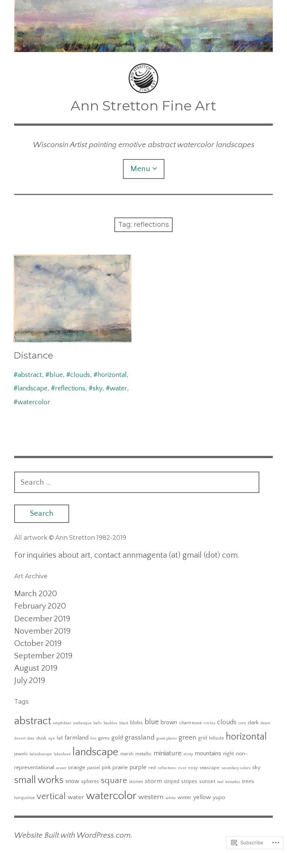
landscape (32, 388)
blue (56, 375)
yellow (202, 797)
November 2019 (42, 631)
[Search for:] (136, 482)
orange (76, 767)
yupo (219, 797)
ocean (61, 768)
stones (136, 781)
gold (117, 737)
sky (97, 388)
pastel (93, 767)
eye (51, 738)
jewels (21, 753)
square (114, 780)
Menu (140, 168)
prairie (120, 767)
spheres (90, 782)
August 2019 (36, 668)
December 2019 (42, 619)
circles (209, 723)
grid (202, 738)
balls (97, 723)
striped (171, 782)
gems (103, 738)
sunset (207, 782)
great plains (167, 738)
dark (253, 723)
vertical (51, 796)
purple (138, 767)
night (228, 754)
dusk (41, 738)
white (171, 798)
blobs (136, 723)
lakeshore (62, 754)
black (123, 723)
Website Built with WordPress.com (72, 835)
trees (248, 782)
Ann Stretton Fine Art (143, 105)
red (152, 767)
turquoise (24, 797)
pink (106, 768)
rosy (193, 767)
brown (169, 722)
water (118, 388)
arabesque (82, 723)
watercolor (34, 402)
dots (30, 738)
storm (153, 781)
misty (188, 754)
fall (60, 738)
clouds (80, 375)
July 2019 (29, 680)
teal (220, 782)
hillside (216, 738)
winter (184, 798)
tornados (232, 782)
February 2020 (40, 606)
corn (242, 723)
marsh (126, 753)
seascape (209, 767)
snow (72, 781)
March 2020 (35, 593)
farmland (77, 737)
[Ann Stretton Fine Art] (143, 26)
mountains (208, 753)
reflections (70, 388)
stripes (189, 782)
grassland (140, 737)
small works (39, 780)
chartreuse (190, 722)
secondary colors (235, 768)
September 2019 (43, 656)
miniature (168, 753)
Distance (33, 355)
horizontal (112, 375)
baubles (110, 723)
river (182, 768)
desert (19, 738)
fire (93, 738)
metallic (143, 753)
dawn (265, 723)
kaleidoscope (41, 754)
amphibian (62, 723)
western (151, 797)
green (187, 737)
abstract (30, 375)
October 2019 (38, 643)
